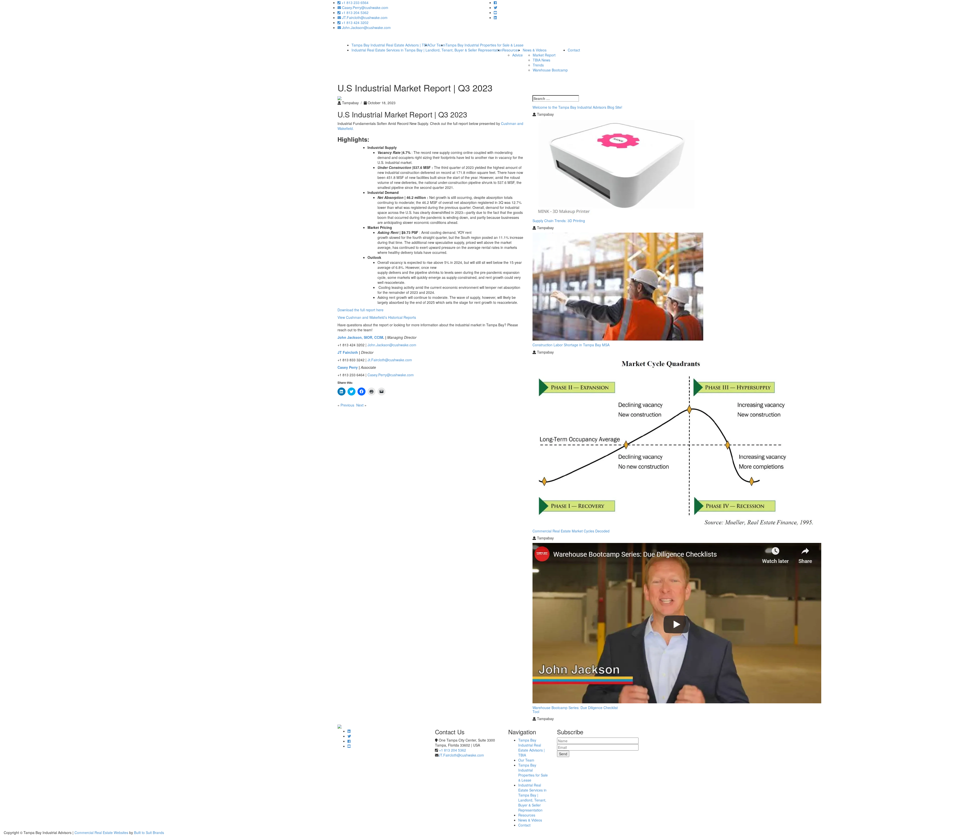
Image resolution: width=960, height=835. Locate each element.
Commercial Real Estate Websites (101, 832)
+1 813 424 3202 (354, 22)
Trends (538, 64)
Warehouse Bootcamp (550, 69)
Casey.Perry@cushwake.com (364, 7)
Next (360, 405)
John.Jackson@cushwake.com (366, 27)
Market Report (544, 54)
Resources (510, 49)
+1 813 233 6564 (354, 2)
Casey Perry (348, 367)
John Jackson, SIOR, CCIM (360, 337)
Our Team (526, 760)
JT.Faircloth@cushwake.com (364, 17)
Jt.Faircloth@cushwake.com (389, 359)
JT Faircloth (348, 352)
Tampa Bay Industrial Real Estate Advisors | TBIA (531, 748)
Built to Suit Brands (149, 832)
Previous (347, 405)
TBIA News (541, 59)
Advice (517, 54)
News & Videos (534, 49)
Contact (574, 49)
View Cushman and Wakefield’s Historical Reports (377, 317)
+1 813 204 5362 (354, 12)
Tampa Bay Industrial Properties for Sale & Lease (533, 773)
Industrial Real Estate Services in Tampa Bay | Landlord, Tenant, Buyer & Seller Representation (427, 49)
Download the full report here (361, 309)
